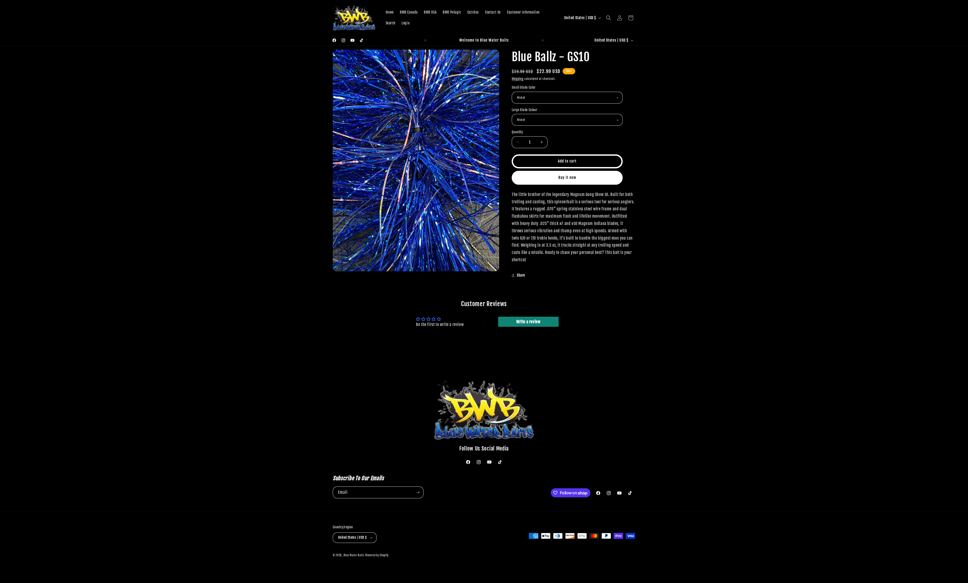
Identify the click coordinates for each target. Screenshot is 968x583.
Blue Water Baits (354, 555)
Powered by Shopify (377, 555)
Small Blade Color (524, 87)
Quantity (517, 132)
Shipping (518, 79)
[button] (608, 17)
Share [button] (521, 275)
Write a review (528, 321)
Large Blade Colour (524, 110)
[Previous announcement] (425, 40)
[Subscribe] (417, 492)
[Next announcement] (542, 40)
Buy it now (567, 177)
